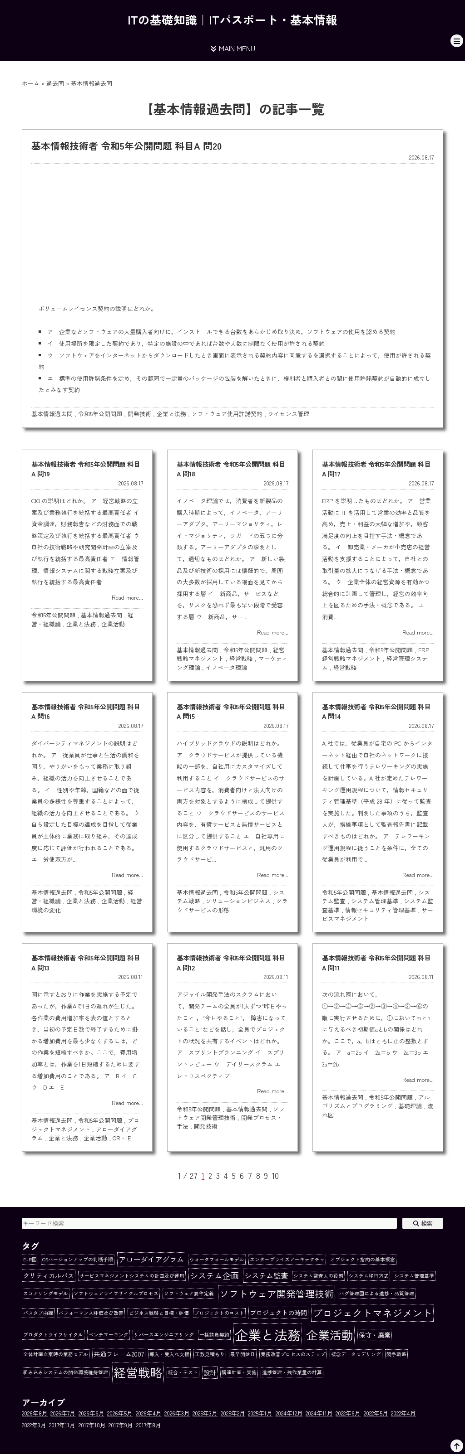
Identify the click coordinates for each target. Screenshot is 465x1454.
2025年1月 (260, 1413)
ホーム (31, 83)
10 (275, 1175)
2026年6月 (91, 1413)
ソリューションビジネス (238, 901)
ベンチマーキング (109, 1334)
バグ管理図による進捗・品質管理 (376, 1293)
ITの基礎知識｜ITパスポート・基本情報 (232, 19)
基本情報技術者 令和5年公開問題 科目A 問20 (126, 145)
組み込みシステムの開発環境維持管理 (65, 1372)
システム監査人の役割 (318, 1275)
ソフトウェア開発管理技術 (231, 1113)
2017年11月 (62, 1424)
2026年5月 (120, 1413)
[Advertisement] (232, 232)
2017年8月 (148, 1424)
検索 (426, 1223)
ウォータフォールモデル (216, 1259)
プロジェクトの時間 (278, 1312)
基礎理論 (410, 1105)
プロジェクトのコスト (219, 1312)
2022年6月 (348, 1413)
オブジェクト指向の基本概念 (362, 1259)
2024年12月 (289, 1413)
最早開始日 (242, 1354)
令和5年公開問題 (100, 413)
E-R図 (30, 1259)
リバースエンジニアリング (164, 1334)
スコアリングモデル (45, 1293)
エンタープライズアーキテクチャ (287, 1259)
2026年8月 (35, 1413)
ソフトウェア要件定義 (189, 1293)
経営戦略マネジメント (351, 658)
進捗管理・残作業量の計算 (292, 1372)
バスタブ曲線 (38, 1312)
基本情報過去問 (52, 413)
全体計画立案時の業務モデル (55, 1354)
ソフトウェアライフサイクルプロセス (116, 1293)
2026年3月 (177, 1413)
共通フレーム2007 (119, 1353)
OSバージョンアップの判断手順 (77, 1259)
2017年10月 (92, 1424)
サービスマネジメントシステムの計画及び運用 (131, 1275)
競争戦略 (396, 1354)
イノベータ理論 (226, 667)
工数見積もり (210, 1354)
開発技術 (139, 413)
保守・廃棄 (375, 1334)
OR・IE (122, 1138)
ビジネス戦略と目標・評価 (159, 1312)
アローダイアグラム (151, 1259)
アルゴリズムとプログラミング (376, 1101)
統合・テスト (183, 1372)
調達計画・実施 (239, 1372)
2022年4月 (403, 1413)
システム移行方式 (369, 1275)
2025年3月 (205, 1413)
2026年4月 (149, 1413)
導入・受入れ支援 (169, 1354)
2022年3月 (34, 1424)
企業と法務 (171, 413)
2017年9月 (121, 1424)
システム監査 (266, 1275)
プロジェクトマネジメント (85, 1124)
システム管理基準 (374, 901)
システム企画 (214, 1275)
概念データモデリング (356, 1354)
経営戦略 (241, 658)
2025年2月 (233, 1413)
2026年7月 (62, 1413)
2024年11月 (319, 1413)
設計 (209, 1372)
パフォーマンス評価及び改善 (91, 1312)
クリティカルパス (48, 1275)
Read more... (127, 597)
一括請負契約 (214, 1334)
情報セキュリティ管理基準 (380, 910)
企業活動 (113, 624)
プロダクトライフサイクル (53, 1334)
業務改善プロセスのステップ (293, 1354)
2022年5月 (376, 1413)
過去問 (55, 83)
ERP (423, 649)
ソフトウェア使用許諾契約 (227, 413)
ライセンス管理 (288, 413)
